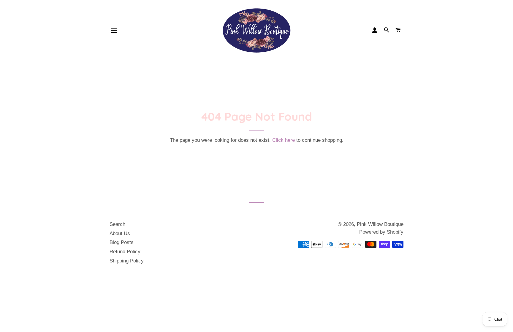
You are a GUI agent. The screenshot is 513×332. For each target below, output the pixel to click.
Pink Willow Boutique (380, 224)
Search (117, 224)
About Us (120, 233)
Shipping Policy (127, 261)
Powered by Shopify (381, 232)
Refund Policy (125, 251)
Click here (283, 140)
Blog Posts (122, 242)
